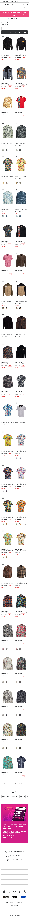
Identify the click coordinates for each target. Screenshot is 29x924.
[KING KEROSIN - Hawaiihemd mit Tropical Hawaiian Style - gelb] (7, 164)
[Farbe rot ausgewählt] (17, 649)
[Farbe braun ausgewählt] (3, 308)
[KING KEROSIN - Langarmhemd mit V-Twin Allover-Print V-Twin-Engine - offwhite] (7, 696)
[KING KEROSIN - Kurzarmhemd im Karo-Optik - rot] (7, 260)
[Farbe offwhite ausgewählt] (17, 458)
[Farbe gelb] (17, 150)
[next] (19, 792)
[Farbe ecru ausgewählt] (3, 748)
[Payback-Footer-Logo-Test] (23, 897)
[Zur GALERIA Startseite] (8, 5)
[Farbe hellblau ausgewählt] (3, 216)
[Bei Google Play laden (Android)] (6, 897)
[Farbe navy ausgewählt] (20, 216)
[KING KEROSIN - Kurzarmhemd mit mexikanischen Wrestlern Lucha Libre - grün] (7, 440)
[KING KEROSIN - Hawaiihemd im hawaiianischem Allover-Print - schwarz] (7, 231)
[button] (10, 1)
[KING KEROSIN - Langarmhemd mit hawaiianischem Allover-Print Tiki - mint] (7, 762)
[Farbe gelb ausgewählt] (3, 150)
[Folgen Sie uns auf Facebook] (4, 891)
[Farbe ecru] (17, 748)
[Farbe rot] (3, 649)
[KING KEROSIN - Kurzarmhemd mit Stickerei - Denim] (21, 762)
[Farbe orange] (7, 524)
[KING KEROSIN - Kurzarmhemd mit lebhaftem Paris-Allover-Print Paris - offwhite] (21, 440)
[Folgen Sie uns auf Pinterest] (24, 891)
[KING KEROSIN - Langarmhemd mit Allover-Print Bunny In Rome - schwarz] (21, 601)
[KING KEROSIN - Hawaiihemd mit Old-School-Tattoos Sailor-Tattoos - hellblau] (7, 197)
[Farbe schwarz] (7, 150)
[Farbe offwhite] (3, 491)
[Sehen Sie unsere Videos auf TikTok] (19, 891)
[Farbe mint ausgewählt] (3, 557)
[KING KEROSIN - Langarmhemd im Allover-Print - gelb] (7, 131)
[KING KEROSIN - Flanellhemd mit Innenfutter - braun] (7, 572)
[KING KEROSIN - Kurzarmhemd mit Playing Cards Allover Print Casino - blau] (7, 410)
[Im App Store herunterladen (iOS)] (14, 897)
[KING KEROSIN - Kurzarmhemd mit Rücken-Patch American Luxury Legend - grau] (21, 410)
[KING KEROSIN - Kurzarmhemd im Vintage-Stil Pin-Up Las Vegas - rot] (21, 102)
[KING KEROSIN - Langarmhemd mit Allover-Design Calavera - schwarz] (7, 381)
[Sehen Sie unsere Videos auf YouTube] (14, 891)
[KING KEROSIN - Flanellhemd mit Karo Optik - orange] (7, 601)
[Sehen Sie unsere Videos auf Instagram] (9, 891)
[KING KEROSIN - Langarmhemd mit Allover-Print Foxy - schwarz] (7, 352)
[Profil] (24, 4)
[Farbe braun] (17, 308)
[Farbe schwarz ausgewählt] (20, 150)
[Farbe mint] (3, 524)
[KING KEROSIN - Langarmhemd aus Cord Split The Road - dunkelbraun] (21, 260)
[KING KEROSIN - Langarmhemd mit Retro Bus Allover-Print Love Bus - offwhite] (7, 663)
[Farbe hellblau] (17, 216)
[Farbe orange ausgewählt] (20, 524)
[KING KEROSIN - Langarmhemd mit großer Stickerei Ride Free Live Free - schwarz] (7, 322)
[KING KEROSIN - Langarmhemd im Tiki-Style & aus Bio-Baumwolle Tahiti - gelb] (7, 102)
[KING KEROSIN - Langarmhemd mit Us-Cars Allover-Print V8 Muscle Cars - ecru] (7, 729)
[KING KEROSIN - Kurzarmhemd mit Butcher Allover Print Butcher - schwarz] (21, 381)
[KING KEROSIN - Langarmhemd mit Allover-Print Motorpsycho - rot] (7, 630)
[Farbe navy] (7, 216)
